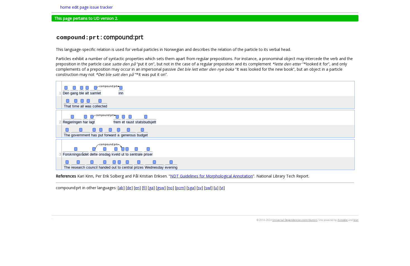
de (129, 187)
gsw (160, 187)
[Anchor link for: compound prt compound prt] (146, 37)
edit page (80, 7)
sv (200, 187)
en (137, 187)
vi (222, 187)
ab (121, 187)
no (170, 187)
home (65, 7)
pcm (180, 187)
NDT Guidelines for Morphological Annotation (211, 176)
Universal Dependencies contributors (294, 220)
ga (151, 187)
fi (144, 187)
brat (355, 220)
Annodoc (342, 220)
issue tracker (101, 7)
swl (208, 187)
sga (191, 187)
